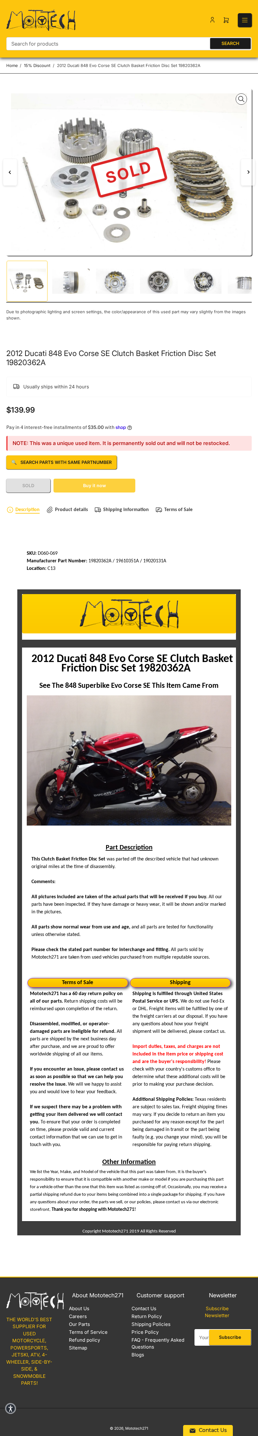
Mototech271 (136, 1428)
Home (12, 65)
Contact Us (144, 1308)
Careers (78, 1316)
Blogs (138, 1355)
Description (27, 509)
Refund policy (84, 1340)
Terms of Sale (178, 509)
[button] (10, 1408)
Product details (71, 509)
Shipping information (126, 509)
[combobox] (129, 43)
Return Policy (147, 1316)
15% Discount (37, 65)
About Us (79, 1308)
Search (230, 43)
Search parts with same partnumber (61, 462)
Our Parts (79, 1324)
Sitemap (78, 1348)
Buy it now (94, 485)
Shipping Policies (151, 1324)
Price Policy (145, 1332)
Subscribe (230, 1337)
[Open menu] (245, 20)
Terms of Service (88, 1332)
